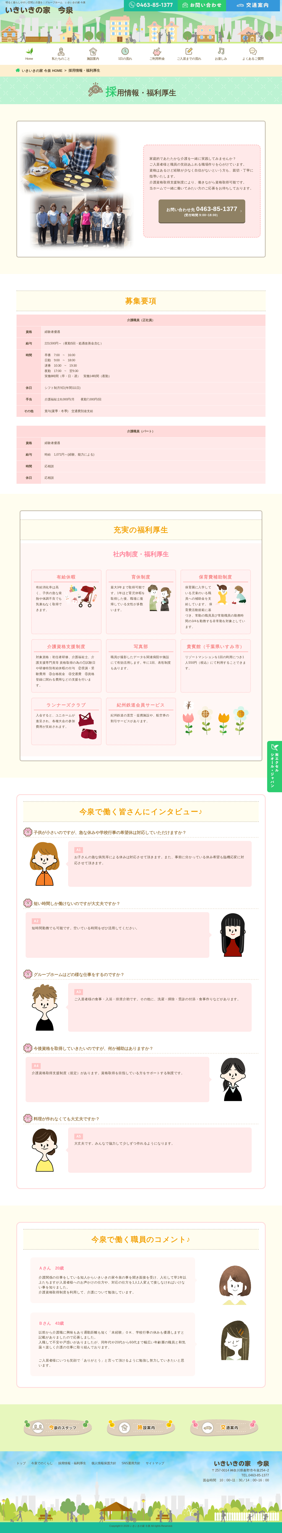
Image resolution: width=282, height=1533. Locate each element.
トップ (21, 1463)
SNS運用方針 (131, 1463)
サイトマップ (155, 1463)
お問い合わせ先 (201, 211)
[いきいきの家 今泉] (39, 12)
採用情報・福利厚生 (72, 1463)
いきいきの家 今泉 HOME (41, 71)
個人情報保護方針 (103, 1463)
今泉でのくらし (42, 1463)
